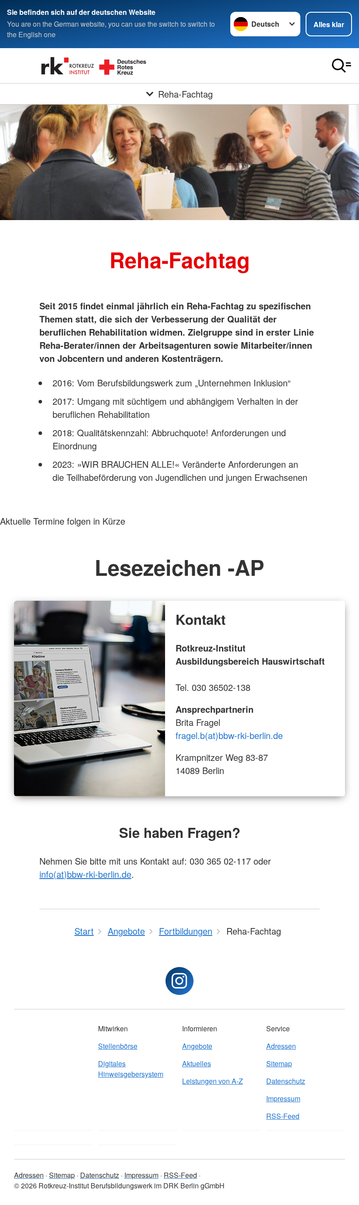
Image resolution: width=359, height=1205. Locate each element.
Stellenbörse (117, 1046)
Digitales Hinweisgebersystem (130, 1068)
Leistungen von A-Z (212, 1081)
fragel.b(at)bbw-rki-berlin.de (229, 735)
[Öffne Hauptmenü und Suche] (341, 65)
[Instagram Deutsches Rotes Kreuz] (179, 981)
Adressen (281, 1046)
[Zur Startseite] (94, 66)
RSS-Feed (282, 1116)
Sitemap (279, 1063)
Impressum (283, 1098)
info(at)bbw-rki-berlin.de (85, 874)
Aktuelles (196, 1063)
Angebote (197, 1046)
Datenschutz (285, 1081)
